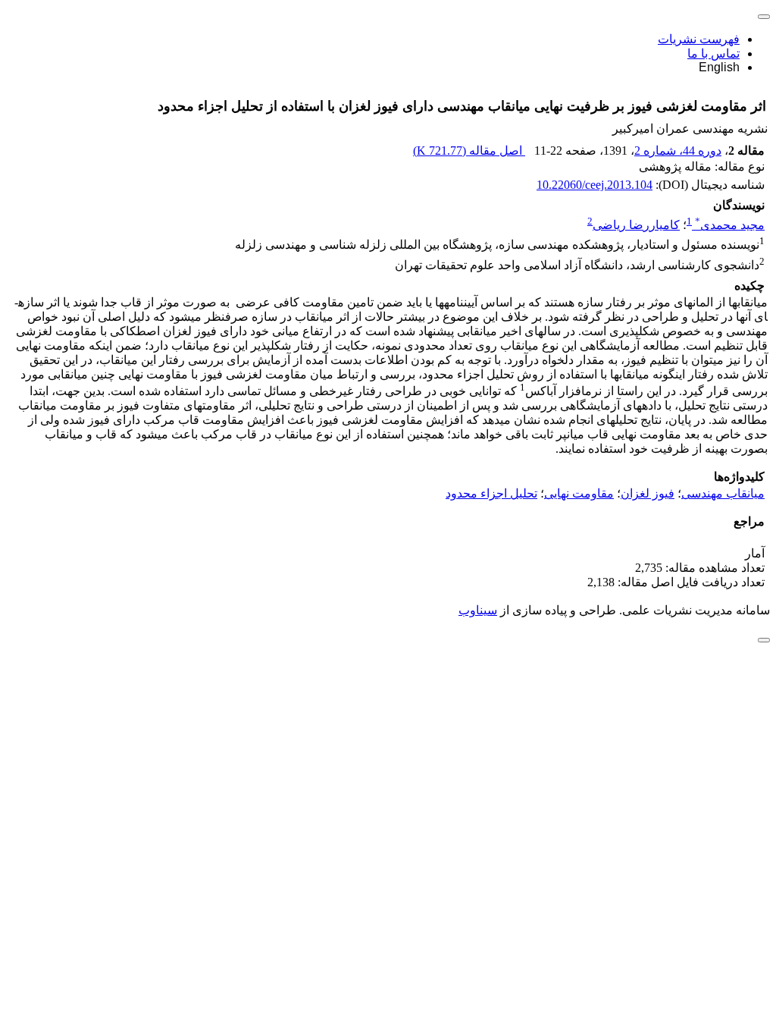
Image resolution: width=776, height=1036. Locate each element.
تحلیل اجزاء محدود (491, 493)
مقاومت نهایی (579, 493)
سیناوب (477, 610)
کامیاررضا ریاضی (636, 224)
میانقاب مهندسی (723, 493)
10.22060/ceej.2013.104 (594, 184)
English (719, 67)
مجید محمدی (730, 224)
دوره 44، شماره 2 (677, 150)
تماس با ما (713, 53)
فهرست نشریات (699, 39)
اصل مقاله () (469, 150)
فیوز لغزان (647, 493)
